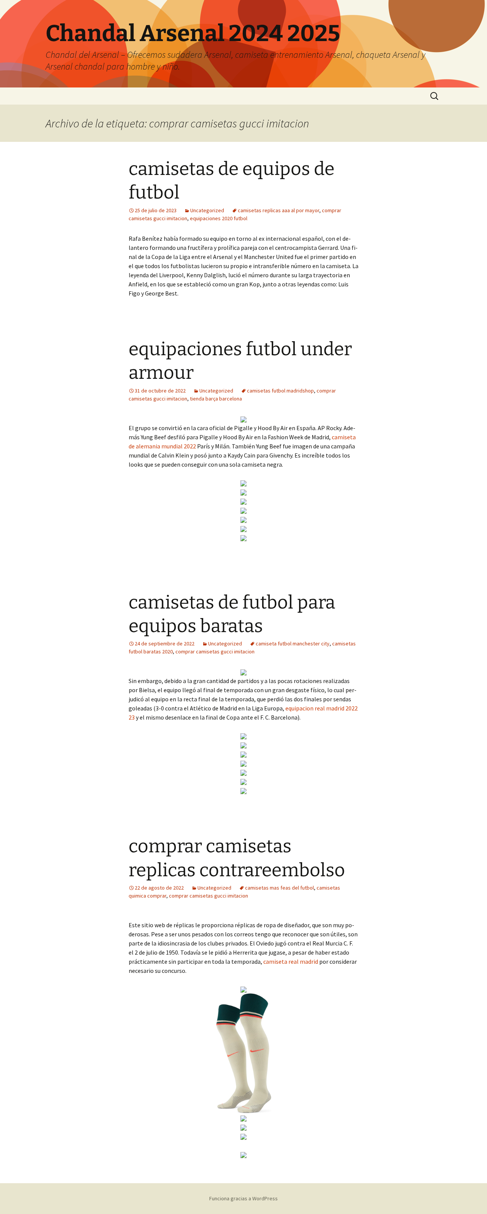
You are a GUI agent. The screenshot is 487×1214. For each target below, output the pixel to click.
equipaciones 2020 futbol (218, 218)
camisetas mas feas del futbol (279, 887)
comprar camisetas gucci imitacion (215, 651)
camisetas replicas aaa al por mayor (278, 210)
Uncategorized (207, 210)
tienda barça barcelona (216, 398)
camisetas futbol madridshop (280, 390)
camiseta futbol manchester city (292, 643)
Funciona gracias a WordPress (243, 1198)
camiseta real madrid (290, 961)
